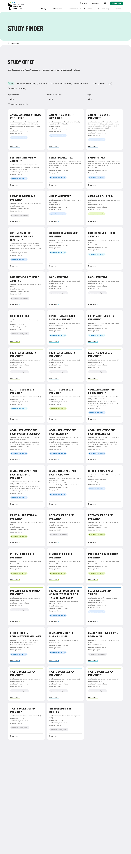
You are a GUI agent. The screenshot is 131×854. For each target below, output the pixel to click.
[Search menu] (105, 3)
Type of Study (13, 95)
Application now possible (19, 104)
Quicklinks (95, 3)
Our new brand (117, 3)
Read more (14, 146)
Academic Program (54, 95)
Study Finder (15, 43)
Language (90, 95)
